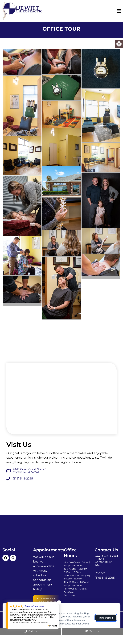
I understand (106, 617)
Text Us (94, 631)
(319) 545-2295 (23, 478)
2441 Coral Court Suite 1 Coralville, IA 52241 (29, 471)
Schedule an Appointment (46, 600)
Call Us (32, 631)
